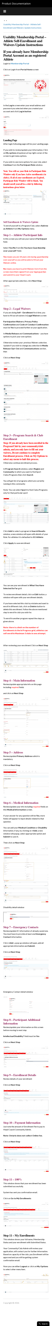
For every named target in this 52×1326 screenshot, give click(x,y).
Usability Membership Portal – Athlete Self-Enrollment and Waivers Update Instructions (22, 26)
